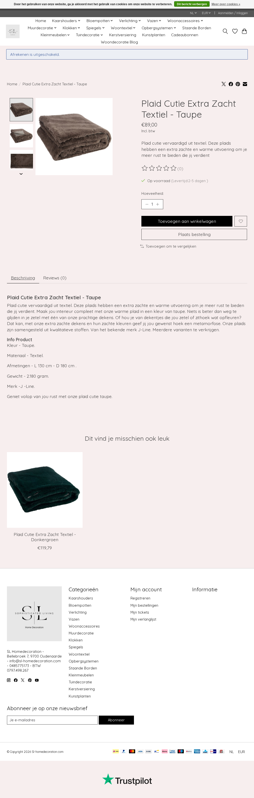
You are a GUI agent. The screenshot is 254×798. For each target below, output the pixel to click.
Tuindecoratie (80, 682)
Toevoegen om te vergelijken (171, 246)
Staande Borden (196, 28)
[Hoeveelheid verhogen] (157, 204)
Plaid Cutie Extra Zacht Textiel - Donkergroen (44, 537)
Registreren (140, 598)
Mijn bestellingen (144, 605)
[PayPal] (124, 751)
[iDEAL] (116, 751)
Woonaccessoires (84, 626)
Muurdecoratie (81, 633)
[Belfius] (189, 751)
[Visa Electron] (172, 751)
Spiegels (76, 647)
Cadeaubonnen (184, 35)
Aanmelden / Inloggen (233, 13)
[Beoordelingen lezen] (159, 168)
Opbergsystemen (83, 661)
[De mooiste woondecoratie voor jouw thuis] (13, 31)
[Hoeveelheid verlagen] (146, 204)
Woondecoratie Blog (119, 42)
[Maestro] (181, 751)
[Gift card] (221, 751)
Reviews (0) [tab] (54, 277)
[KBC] (205, 751)
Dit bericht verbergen (192, 4)
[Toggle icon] (225, 31)
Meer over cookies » (226, 4)
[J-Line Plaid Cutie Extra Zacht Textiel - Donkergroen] (45, 490)
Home (40, 20)
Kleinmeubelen (81, 675)
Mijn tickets (139, 612)
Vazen (74, 619)
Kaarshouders (81, 598)
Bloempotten (80, 605)
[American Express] (197, 751)
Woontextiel (79, 654)
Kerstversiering (122, 35)
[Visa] (140, 751)
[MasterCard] (132, 751)
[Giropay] (213, 751)
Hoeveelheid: (152, 193)
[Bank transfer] (148, 751)
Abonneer (116, 720)
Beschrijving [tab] (23, 277)
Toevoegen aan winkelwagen (187, 221)
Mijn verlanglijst (143, 619)
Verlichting (78, 612)
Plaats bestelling (194, 234)
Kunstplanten (153, 35)
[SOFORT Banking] (165, 751)
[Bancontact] (157, 751)
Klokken (76, 640)
